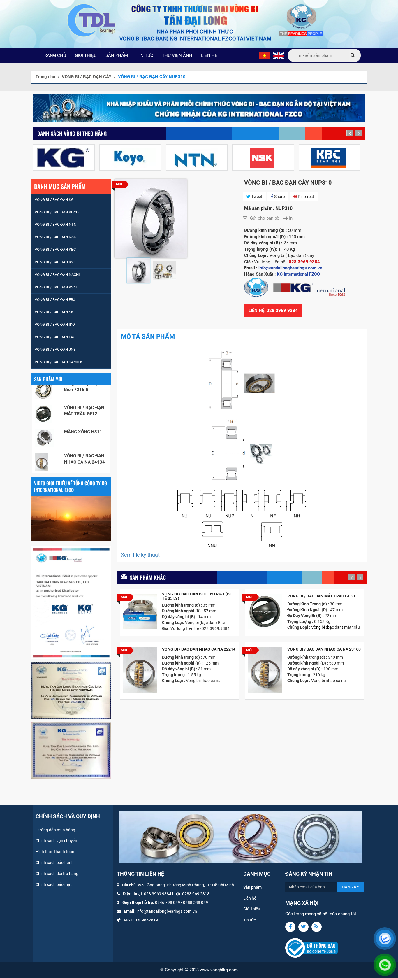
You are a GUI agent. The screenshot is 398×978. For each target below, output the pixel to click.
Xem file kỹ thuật (140, 555)
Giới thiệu (251, 909)
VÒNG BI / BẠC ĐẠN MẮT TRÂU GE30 (321, 596)
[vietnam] (264, 55)
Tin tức (249, 920)
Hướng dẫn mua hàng (55, 830)
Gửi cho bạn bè (264, 218)
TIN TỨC (145, 55)
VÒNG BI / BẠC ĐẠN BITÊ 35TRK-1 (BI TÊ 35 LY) (196, 596)
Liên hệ (249, 898)
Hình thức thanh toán (55, 851)
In (291, 218)
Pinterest (305, 196)
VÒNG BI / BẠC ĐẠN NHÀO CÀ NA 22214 (198, 649)
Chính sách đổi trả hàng (57, 873)
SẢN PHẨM (116, 55)
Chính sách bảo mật (54, 884)
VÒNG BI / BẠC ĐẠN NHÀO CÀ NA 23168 (324, 649)
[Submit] (352, 55)
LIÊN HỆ (209, 55)
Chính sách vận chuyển (56, 840)
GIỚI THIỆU (86, 55)
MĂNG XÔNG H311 (83, 416)
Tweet (256, 196)
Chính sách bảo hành (55, 862)
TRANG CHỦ (54, 55)
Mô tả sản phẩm (148, 336)
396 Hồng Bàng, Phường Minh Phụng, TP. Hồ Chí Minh (185, 885)
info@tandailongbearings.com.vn (166, 911)
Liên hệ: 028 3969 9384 (273, 310)
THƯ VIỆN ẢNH (177, 55)
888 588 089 (196, 902)
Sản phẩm (252, 887)
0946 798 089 (167, 902)
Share (279, 196)
